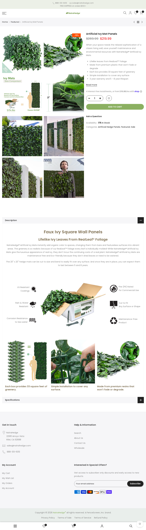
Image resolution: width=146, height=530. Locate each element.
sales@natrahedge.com (83, 3)
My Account (8, 488)
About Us (78, 438)
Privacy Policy (48, 517)
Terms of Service (82, 517)
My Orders (7, 483)
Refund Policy (101, 517)
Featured (15, 22)
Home (5, 22)
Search (77, 433)
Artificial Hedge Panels (109, 127)
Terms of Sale (64, 517)
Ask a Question (94, 116)
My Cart (6, 473)
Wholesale (79, 448)
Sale (133, 127)
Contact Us (79, 443)
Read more (91, 84)
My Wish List (8, 478)
